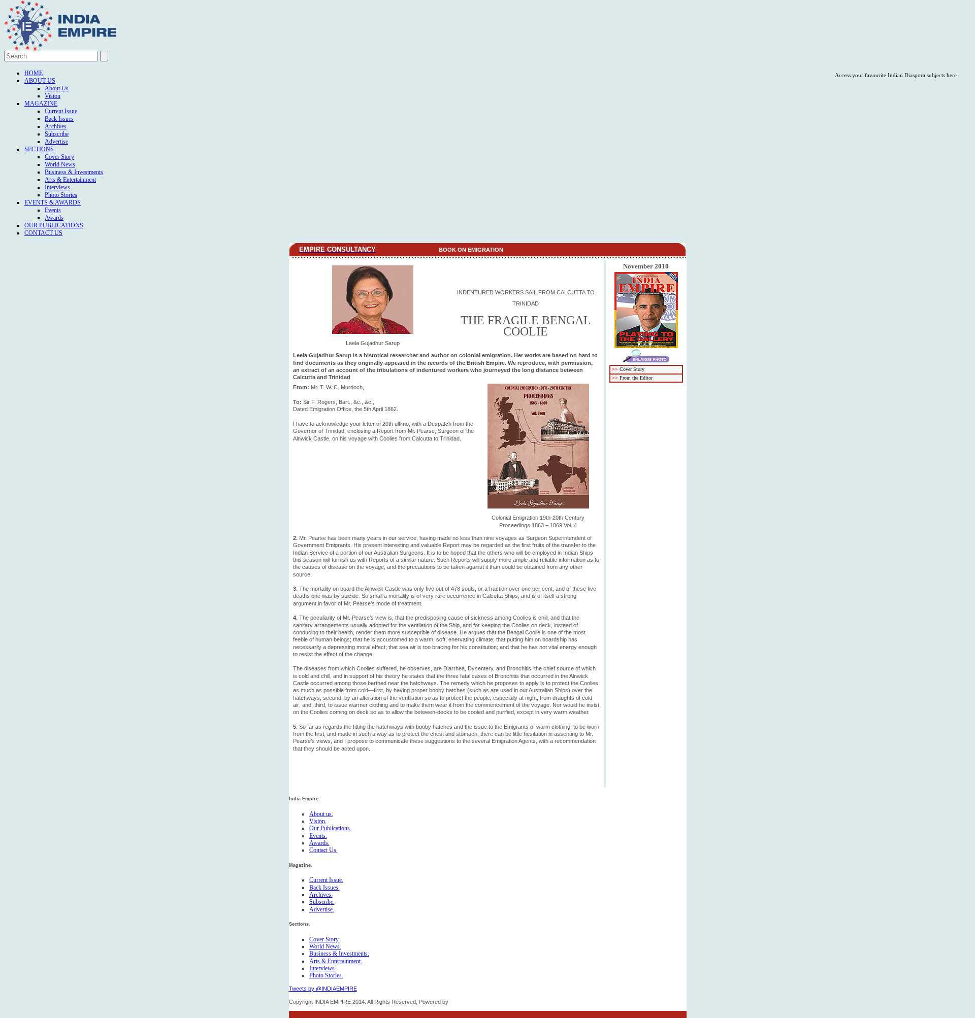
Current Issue (61, 111)
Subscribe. (322, 901)
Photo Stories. (326, 975)
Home (33, 73)
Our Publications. (330, 828)
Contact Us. (323, 850)
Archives (56, 126)
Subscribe (57, 134)
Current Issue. (326, 880)
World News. (325, 946)
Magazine (40, 103)
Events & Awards (52, 202)
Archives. (321, 894)
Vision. (318, 821)
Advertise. (321, 909)
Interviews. (322, 968)
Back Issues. (324, 887)
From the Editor (636, 378)
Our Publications (53, 225)
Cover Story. (324, 939)
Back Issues (59, 118)
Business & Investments (74, 172)
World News (60, 164)
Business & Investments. (339, 953)
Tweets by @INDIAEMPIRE (323, 989)
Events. (318, 835)
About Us (39, 80)
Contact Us (43, 232)
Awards (54, 217)
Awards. (319, 842)
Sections (39, 149)
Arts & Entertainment (70, 179)
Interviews (57, 187)
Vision (52, 95)
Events (53, 210)
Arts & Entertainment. (335, 961)
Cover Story (59, 156)
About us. (321, 814)
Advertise (56, 141)
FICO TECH (465, 1002)
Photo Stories (61, 194)
